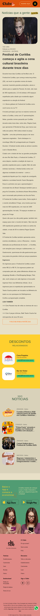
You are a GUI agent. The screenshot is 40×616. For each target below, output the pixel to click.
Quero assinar (25, 543)
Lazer (4, 563)
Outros (5, 571)
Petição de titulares (8, 585)
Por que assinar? (26, 540)
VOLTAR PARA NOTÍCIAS (20, 318)
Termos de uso (7, 588)
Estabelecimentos (8, 556)
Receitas (5, 567)
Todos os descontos (27, 556)
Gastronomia (7, 559)
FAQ (22, 547)
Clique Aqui (20, 607)
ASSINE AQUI (25, 4)
